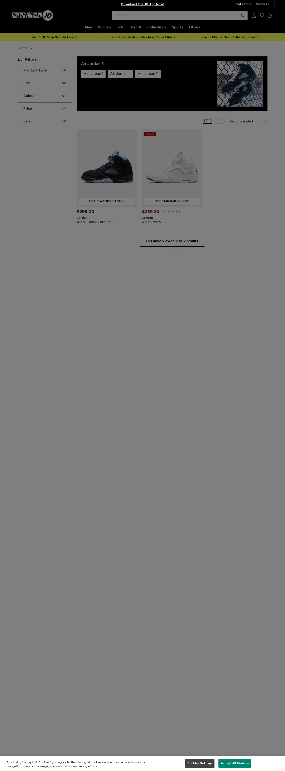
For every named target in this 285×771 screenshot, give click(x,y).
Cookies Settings (199, 763)
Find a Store (243, 4)
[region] (142, 763)
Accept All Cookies (235, 763)
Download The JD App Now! (142, 4)
